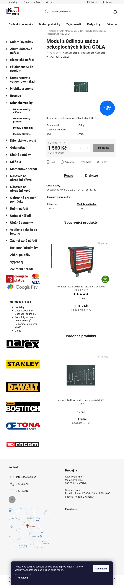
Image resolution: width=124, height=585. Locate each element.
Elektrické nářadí (22, 60)
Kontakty (13, 2)
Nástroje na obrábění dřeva (21, 178)
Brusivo (15, 96)
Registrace (108, 2)
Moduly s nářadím (23, 127)
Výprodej (16, 262)
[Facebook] (12, 499)
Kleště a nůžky (20, 155)
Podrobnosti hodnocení (93, 52)
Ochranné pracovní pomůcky (23, 199)
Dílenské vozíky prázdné (21, 120)
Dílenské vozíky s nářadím (22, 111)
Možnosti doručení (56, 129)
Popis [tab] (68, 175)
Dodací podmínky (32, 2)
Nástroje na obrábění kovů (20, 188)
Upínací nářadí (20, 216)
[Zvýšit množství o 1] (87, 148)
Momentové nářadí (23, 169)
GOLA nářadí (62, 57)
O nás (18, 330)
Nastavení (23, 577)
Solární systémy (21, 42)
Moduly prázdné (22, 134)
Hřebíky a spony (21, 88)
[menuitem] (21, 24)
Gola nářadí (18, 147)
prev (48, 277)
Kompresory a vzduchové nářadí (23, 79)
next (113, 277)
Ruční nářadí (19, 208)
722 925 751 (23, 483)
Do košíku (103, 147)
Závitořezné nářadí (23, 240)
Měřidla (15, 162)
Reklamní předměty (24, 248)
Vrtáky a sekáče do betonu (23, 231)
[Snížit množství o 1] (72, 148)
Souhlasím (101, 568)
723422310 (22, 490)
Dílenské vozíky (21, 103)
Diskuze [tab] (91, 175)
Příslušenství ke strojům (21, 68)
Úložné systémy (21, 222)
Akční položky (20, 255)
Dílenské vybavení (23, 140)
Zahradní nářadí (21, 269)
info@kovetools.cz (26, 477)
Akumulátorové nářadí (21, 50)
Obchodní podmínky (25, 314)
